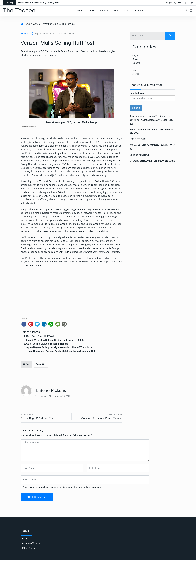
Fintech (104, 10)
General (139, 10)
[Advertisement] (71, 293)
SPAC (126, 10)
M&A (79, 10)
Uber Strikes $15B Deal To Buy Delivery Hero (38, 2)
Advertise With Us (31, 543)
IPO (116, 10)
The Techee (19, 10)
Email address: (138, 93)
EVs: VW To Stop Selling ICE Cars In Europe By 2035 (55, 340)
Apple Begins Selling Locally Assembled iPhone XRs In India (59, 347)
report (40, 149)
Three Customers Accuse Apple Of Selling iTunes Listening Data (61, 351)
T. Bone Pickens (50, 390)
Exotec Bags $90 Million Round (38, 418)
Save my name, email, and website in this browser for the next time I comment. (62, 487)
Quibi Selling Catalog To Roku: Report (47, 344)
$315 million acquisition (78, 240)
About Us (27, 538)
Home (27, 24)
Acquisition (41, 364)
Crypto (91, 10)
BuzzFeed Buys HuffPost (40, 336)
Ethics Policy (28, 548)
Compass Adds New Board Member (101, 418)
